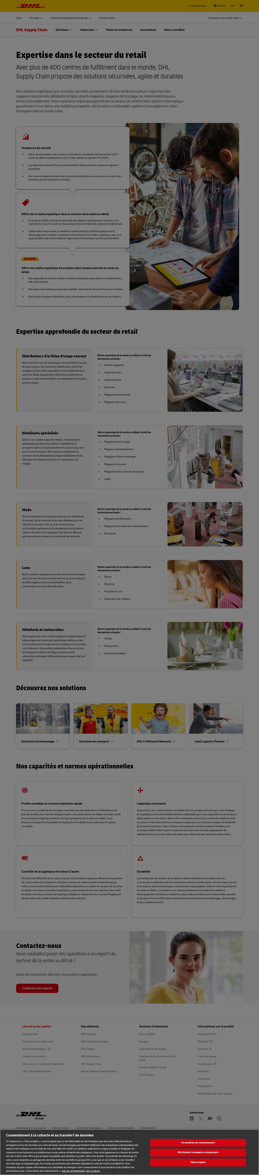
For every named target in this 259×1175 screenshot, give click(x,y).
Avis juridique (93, 1171)
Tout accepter (198, 1162)
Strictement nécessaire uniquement (198, 1152)
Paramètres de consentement (198, 1142)
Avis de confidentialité (73, 1171)
